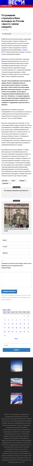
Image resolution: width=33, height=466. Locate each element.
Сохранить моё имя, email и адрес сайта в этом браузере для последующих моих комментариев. (16, 265)
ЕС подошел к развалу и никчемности (16, 190)
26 (12, 331)
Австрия (6, 180)
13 (16, 324)
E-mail (5, 246)
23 (28, 328)
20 (16, 328)
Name (5, 240)
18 (8, 328)
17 (5, 328)
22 (24, 328)
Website (5, 253)
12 (12, 324)
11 (8, 324)
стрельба (6, 183)
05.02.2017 (6, 30)
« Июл (16, 338)
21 (20, 328)
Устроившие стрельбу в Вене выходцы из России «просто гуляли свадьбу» (12, 21)
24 (5, 331)
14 (20, 324)
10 (5, 324)
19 (12, 328)
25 (8, 331)
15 (24, 324)
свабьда (23, 180)
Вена (14, 180)
